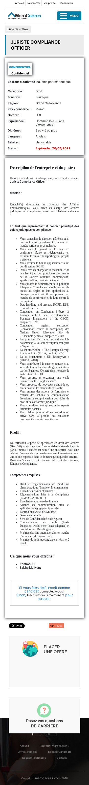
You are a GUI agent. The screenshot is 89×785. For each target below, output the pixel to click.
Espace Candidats (59, 751)
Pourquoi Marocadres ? (54, 746)
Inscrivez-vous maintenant (45, 595)
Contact (62, 757)
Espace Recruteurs (34, 757)
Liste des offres (17, 29)
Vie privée (50, 2)
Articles (19, 2)
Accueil (24, 746)
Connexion (66, 2)
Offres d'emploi (28, 751)
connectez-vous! (52, 591)
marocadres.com (48, 778)
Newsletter (33, 2)
